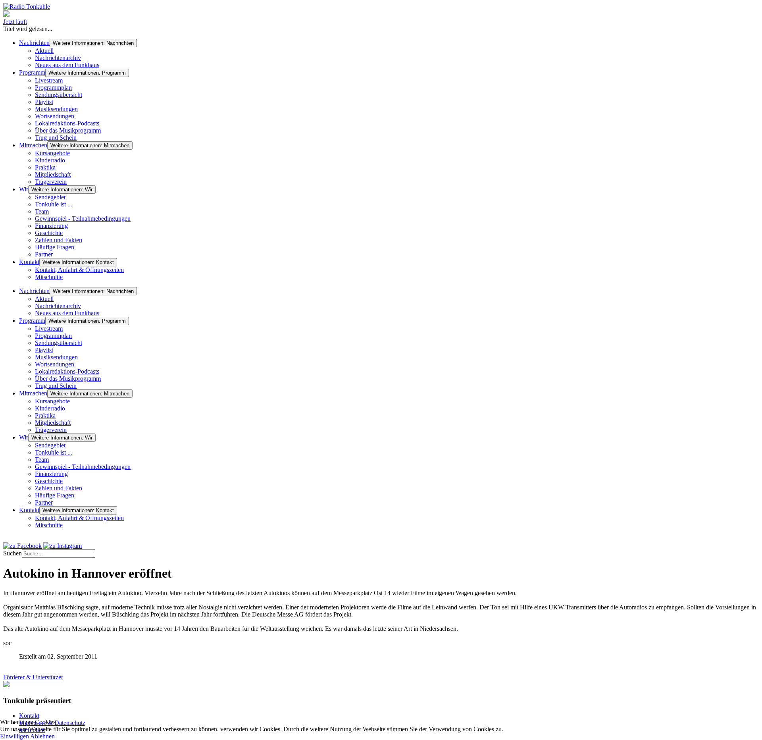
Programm (32, 72)
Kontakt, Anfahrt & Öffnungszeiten (79, 269)
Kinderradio (50, 160)
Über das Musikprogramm (68, 130)
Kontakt (29, 261)
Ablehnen (42, 736)
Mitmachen (33, 145)
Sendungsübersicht (58, 94)
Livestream (49, 80)
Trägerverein (51, 181)
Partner (44, 254)
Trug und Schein (56, 137)
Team (42, 211)
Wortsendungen (54, 116)
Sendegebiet (50, 197)
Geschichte (49, 232)
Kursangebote (52, 153)
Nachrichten (34, 42)
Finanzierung (51, 225)
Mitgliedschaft (53, 174)
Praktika (45, 167)
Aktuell (44, 50)
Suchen (12, 553)
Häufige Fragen (54, 247)
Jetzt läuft (15, 21)
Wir (23, 189)
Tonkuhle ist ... (53, 204)
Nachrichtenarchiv (58, 57)
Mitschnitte (49, 277)
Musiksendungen (56, 109)
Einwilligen (14, 736)
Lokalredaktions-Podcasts (67, 123)
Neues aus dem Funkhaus (67, 65)
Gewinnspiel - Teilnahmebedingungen (83, 218)
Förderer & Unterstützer (33, 677)
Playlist (44, 101)
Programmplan (53, 87)
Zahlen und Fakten (58, 240)
